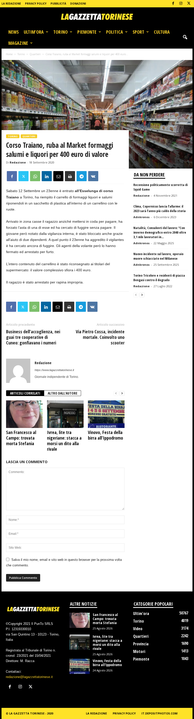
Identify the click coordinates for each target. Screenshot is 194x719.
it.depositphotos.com (159, 713)
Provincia (141, 644)
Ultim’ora (34, 32)
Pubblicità (58, 3)
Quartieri (35, 54)
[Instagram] (181, 3)
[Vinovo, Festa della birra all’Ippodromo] (106, 414)
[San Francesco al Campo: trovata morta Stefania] (24, 414)
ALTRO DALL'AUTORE (62, 393)
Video (137, 628)
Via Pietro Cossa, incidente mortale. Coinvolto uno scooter (100, 337)
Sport (138, 32)
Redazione (18, 162)
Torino (60, 32)
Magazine (18, 43)
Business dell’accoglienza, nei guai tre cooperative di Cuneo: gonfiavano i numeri (33, 337)
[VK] (93, 176)
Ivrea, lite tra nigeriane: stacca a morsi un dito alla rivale (64, 440)
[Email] (58, 176)
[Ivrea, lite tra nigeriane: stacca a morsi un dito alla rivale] (65, 414)
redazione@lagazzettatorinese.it (29, 677)
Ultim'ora (141, 613)
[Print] (70, 176)
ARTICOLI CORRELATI (25, 393)
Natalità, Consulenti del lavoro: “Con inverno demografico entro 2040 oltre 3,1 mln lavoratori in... (159, 232)
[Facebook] (173, 3)
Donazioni (78, 3)
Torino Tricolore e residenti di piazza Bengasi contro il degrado (159, 277)
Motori (139, 651)
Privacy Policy (35, 3)
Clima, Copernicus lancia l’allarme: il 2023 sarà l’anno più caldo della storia (159, 208)
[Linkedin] (47, 176)
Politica (114, 32)
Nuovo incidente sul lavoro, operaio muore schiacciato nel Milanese (158, 256)
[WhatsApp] (35, 176)
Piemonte (86, 32)
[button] (184, 37)
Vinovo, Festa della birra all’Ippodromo (105, 435)
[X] (189, 3)
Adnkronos (141, 217)
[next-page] (122, 393)
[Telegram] (82, 176)
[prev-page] (115, 393)
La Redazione (11, 3)
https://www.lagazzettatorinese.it (54, 370)
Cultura (162, 32)
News (13, 32)
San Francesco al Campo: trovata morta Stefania (21, 437)
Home (9, 54)
